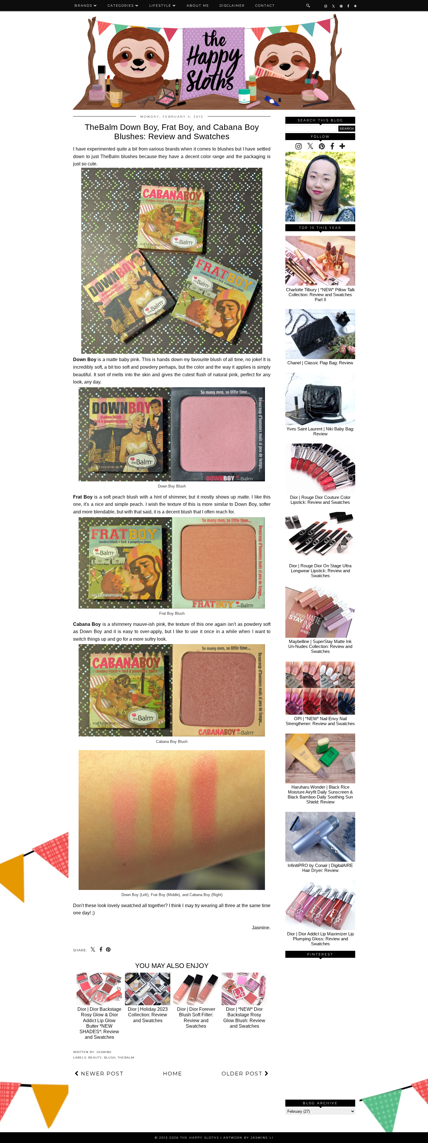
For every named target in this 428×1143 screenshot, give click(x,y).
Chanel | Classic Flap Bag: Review (320, 362)
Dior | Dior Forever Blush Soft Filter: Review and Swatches (196, 1018)
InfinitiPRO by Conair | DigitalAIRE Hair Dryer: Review (320, 868)
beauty (95, 1057)
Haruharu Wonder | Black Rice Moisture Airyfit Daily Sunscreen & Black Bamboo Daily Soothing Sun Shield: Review (320, 794)
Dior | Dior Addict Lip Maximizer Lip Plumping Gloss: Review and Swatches (320, 938)
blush (110, 1057)
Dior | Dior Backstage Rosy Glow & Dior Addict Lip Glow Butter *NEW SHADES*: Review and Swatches (99, 1023)
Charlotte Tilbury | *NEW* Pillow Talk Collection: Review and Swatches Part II (320, 294)
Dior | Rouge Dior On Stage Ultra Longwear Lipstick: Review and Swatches (320, 570)
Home (172, 1073)
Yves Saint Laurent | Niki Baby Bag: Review (320, 431)
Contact (265, 5)
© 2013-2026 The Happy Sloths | (189, 1138)
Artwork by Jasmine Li (248, 1138)
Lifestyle (160, 5)
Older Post (243, 1073)
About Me (198, 5)
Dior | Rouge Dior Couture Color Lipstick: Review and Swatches (320, 500)
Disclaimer (232, 5)
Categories (121, 5)
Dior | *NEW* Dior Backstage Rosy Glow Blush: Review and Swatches (244, 1018)
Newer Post (101, 1073)
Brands (83, 5)
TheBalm (126, 1057)
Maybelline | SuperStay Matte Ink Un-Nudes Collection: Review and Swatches (320, 646)
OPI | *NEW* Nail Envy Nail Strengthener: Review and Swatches (320, 721)
